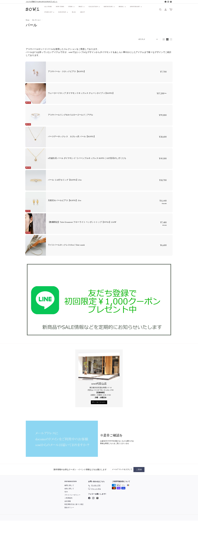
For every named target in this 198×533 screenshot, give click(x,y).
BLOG (74, 12)
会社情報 (67, 501)
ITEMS (70, 7)
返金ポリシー (69, 508)
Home (28, 20)
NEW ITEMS (60, 7)
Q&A (66, 492)
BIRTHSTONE (108, 7)
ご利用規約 (68, 498)
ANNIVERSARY (135, 7)
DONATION (62, 12)
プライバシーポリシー (72, 495)
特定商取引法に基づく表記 (74, 504)
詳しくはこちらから (99, 402)
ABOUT (82, 12)
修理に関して (69, 485)
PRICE (81, 7)
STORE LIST (48, 12)
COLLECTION (93, 7)
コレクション (36, 20)
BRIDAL (121, 7)
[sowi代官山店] (99, 366)
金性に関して (69, 489)
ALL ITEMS (48, 7)
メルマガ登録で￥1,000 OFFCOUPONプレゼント (41, 2)
